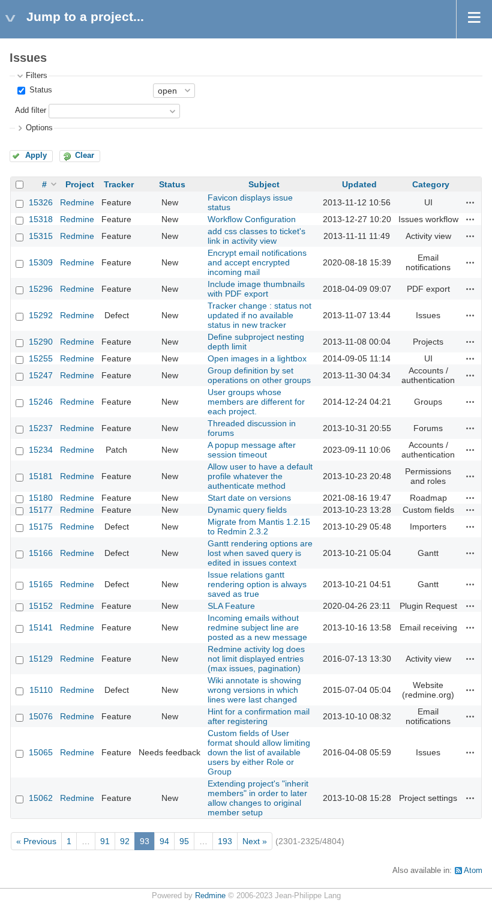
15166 (41, 553)
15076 (41, 716)
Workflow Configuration (252, 219)
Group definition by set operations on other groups (259, 375)
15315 (41, 236)
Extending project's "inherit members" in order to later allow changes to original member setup (258, 798)
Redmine (77, 202)
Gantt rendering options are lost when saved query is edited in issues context (260, 553)
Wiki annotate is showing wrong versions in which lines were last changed (254, 689)
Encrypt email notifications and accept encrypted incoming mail (257, 262)
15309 (41, 262)
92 (125, 841)
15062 (41, 798)
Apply (36, 155)
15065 (41, 752)
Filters (36, 75)
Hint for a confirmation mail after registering (259, 716)
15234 (41, 450)
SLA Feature (231, 606)
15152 (41, 606)
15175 (41, 526)
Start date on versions (249, 498)
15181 (41, 476)
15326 (41, 202)
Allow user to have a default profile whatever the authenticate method (260, 476)
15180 (41, 498)
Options (39, 128)
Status (39, 90)
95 (184, 841)
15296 (41, 289)
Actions (470, 202)
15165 (41, 584)
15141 (41, 627)
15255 (41, 358)
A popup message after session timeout (252, 449)
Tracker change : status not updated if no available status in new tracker (259, 315)
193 (225, 841)
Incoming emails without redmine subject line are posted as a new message (257, 627)
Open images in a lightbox (257, 358)
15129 (41, 658)
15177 (41, 510)
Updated (359, 184)
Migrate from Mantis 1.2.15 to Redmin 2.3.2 (259, 526)
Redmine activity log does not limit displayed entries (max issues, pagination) (256, 658)
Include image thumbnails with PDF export (256, 288)
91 (105, 841)
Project (79, 184)
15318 (41, 219)
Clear (84, 155)
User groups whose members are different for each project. (256, 401)
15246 (41, 401)
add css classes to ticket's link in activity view (256, 236)
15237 (41, 428)
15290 (41, 341)
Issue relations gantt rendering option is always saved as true (257, 584)
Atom (473, 870)
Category (430, 184)
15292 (41, 315)
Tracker (119, 184)
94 (164, 841)
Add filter (30, 110)
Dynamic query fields (247, 510)
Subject (264, 184)
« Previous (36, 841)
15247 (41, 375)
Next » (254, 841)
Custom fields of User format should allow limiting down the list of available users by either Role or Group (259, 752)
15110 (41, 690)
